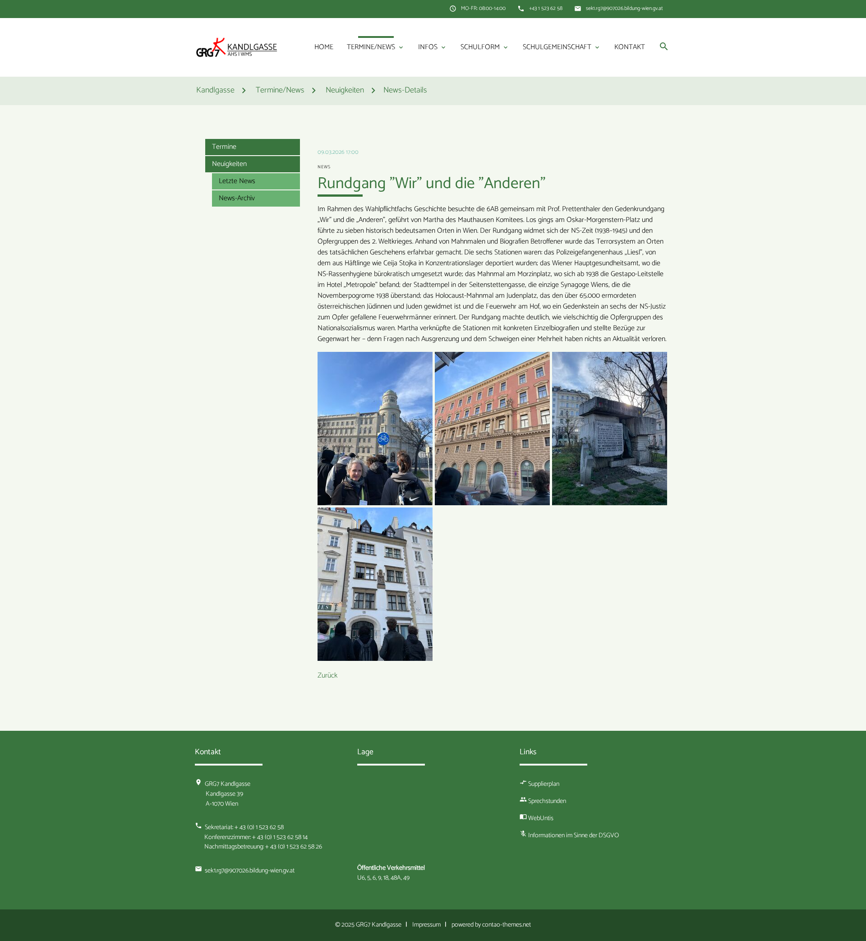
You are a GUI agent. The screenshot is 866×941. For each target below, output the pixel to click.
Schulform (485, 47)
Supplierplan (543, 784)
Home (323, 47)
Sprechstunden (547, 801)
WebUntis (540, 818)
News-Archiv (237, 198)
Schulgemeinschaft (562, 47)
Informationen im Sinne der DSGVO (573, 835)
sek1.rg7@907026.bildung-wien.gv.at (624, 9)
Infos (432, 47)
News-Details (405, 91)
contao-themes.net (506, 924)
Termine (224, 147)
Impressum (426, 924)
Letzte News (237, 181)
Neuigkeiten (229, 164)
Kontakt (629, 47)
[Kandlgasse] (236, 47)
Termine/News (376, 47)
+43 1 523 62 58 (545, 9)
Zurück (327, 675)
